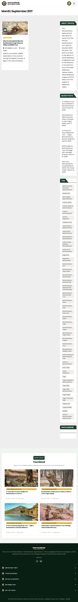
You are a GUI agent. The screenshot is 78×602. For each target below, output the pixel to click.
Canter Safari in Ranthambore (68, 207)
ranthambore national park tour (67, 295)
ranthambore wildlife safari (67, 350)
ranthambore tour (67, 345)
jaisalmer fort (67, 222)
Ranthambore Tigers (67, 328)
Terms (68, 599)
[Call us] (69, 3)
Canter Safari (67, 202)
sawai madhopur (66, 372)
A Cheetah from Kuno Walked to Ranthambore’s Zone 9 (68, 105)
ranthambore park (67, 307)
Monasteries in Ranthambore (67, 238)
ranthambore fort (67, 265)
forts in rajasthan (66, 218)
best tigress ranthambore (67, 198)
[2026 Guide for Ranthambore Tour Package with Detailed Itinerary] (56, 519)
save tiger (66, 367)
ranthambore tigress (67, 339)
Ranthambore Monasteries (67, 276)
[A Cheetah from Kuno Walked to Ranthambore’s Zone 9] (21, 485)
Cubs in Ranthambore (67, 212)
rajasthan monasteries (67, 259)
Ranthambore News (67, 301)
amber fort (66, 193)
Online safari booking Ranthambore (67, 244)
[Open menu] (74, 3)
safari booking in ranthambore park (68, 356)
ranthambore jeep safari (67, 270)
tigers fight (66, 395)
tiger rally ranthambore (67, 390)
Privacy (62, 599)
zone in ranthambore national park (67, 416)
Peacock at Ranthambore (67, 250)
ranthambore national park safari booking (67, 287)
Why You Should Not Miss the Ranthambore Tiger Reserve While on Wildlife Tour (13, 43)
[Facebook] (37, 561)
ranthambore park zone (67, 312)
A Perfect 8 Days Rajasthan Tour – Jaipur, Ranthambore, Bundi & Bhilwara (68, 134)
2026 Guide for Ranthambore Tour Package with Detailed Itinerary (67, 150)
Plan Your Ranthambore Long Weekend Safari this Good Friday (68, 166)
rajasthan (66, 255)
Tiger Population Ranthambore (68, 381)
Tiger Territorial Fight (68, 399)
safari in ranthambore (67, 363)
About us (39, 557)
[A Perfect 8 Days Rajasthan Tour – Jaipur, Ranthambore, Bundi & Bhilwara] (21, 519)
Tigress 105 (66, 404)
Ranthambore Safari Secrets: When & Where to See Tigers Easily (67, 119)
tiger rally (66, 386)
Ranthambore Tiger (67, 323)
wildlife (65, 411)
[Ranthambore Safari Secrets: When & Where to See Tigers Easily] (56, 485)
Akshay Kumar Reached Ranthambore (67, 188)
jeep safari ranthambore (67, 232)
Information (7, 37)
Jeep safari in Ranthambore (67, 227)
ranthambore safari (67, 318)
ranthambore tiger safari (67, 334)
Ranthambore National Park (67, 281)
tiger (64, 377)
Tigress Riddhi (67, 407)
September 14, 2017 (11, 48)
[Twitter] (40, 561)
